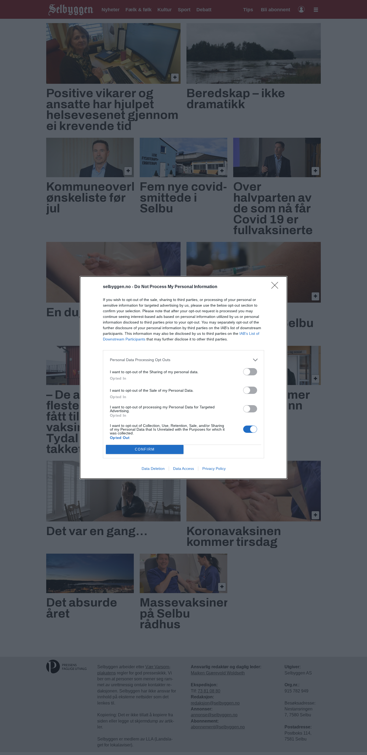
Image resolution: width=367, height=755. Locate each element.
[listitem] (183, 360)
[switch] (250, 371)
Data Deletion (153, 468)
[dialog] (183, 378)
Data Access (183, 468)
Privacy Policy (214, 468)
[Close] (276, 287)
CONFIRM (145, 449)
